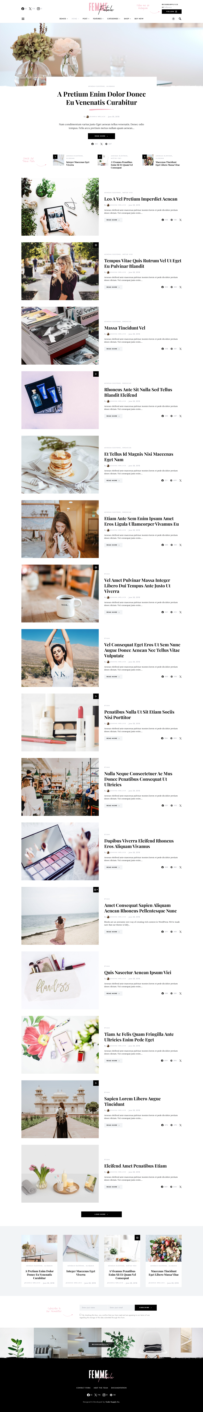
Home (74, 19)
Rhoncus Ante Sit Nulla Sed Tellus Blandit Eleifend (138, 392)
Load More (100, 1214)
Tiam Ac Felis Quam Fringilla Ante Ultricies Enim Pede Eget (139, 1036)
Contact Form (83, 1388)
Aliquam (110, 86)
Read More (100, 136)
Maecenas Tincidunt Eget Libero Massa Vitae (168, 163)
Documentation (119, 1388)
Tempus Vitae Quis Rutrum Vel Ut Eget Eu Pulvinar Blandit (142, 263)
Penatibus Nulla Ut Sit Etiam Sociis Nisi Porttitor (139, 714)
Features (97, 19)
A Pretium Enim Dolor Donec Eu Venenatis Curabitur (101, 97)
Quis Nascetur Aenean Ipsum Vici (137, 972)
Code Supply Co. (113, 1402)
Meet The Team (101, 1388)
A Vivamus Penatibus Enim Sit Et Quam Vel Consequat (122, 165)
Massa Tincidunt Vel (124, 328)
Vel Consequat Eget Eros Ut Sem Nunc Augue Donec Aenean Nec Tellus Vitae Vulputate (142, 649)
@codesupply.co (170, 4)
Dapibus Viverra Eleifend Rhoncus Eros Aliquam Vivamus (139, 843)
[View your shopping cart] (173, 19)
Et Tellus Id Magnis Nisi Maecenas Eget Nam (138, 456)
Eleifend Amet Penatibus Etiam (135, 1166)
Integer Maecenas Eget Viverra (77, 163)
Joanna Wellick (97, 117)
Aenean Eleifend (96, 86)
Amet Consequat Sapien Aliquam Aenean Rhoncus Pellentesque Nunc (140, 908)
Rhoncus (126, 322)
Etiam (107, 574)
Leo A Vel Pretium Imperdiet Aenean (140, 199)
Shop (126, 19)
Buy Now (139, 19)
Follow (170, 11)
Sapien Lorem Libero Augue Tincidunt (132, 1101)
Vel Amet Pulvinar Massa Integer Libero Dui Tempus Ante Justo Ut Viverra (137, 585)
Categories (112, 19)
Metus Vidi (116, 158)
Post (85, 19)
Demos (63, 19)
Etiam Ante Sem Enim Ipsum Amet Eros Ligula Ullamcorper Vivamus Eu (141, 521)
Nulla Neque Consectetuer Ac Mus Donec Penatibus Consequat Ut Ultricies (138, 778)
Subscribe (144, 1307)
